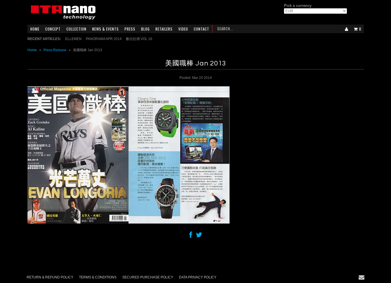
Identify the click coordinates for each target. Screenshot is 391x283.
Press (130, 29)
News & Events (105, 29)
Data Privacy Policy (197, 277)
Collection (76, 29)
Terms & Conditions (97, 277)
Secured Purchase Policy (147, 277)
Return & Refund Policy (50, 277)
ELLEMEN (73, 39)
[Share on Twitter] (199, 236)
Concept (53, 29)
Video (183, 29)
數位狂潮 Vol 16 (139, 39)
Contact (201, 29)
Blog (145, 29)
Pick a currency (297, 5)
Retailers (164, 29)
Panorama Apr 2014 (104, 39)
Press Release (55, 50)
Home (35, 29)
